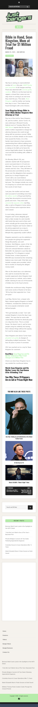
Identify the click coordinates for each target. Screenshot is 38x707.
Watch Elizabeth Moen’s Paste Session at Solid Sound (17, 682)
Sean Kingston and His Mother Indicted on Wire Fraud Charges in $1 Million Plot (17, 356)
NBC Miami (9, 127)
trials (14, 85)
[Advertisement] (19, 593)
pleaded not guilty (12, 338)
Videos (5, 639)
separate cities (18, 203)
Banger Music (7, 644)
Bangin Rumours (8, 648)
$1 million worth (11, 196)
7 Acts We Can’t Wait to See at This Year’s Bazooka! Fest (18, 668)
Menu (19, 27)
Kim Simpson (21, 52)
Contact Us (6, 652)
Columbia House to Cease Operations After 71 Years (17, 678)
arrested (8, 203)
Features (9, 55)
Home (4, 631)
